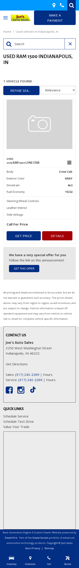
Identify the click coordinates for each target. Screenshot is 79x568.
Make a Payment (55, 18)
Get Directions (17, 364)
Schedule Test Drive (18, 421)
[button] (71, 5)
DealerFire (11, 537)
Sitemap (49, 548)
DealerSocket (40, 537)
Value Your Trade (16, 426)
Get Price (23, 236)
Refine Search (22, 90)
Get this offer (24, 268)
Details (57, 236)
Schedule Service (16, 416)
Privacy (36, 548)
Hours (47, 374)
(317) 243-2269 (27, 374)
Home (7, 32)
